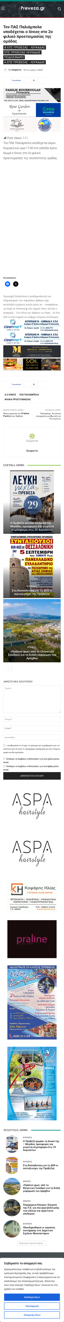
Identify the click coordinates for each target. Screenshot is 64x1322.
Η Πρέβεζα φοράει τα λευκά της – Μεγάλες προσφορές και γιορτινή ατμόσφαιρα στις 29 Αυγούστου (32, 526)
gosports (16, 70)
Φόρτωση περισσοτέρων (31, 1243)
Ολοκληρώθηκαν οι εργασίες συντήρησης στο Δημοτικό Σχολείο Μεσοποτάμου (39, 1230)
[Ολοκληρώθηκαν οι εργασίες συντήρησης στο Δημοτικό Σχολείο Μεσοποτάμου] (12, 1229)
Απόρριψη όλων (32, 1315)
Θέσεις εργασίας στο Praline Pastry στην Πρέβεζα (16, 414)
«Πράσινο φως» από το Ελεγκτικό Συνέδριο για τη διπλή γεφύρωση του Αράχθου (32, 655)
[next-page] (11, 669)
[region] (32, 1290)
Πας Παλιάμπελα (29, 394)
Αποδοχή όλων (32, 1297)
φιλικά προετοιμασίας (18, 399)
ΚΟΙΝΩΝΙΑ (32, 519)
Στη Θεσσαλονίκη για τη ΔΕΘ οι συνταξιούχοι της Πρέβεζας (32, 592)
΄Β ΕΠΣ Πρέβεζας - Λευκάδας (24, 47)
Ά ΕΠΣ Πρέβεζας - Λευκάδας (24, 62)
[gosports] (6, 70)
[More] (41, 80)
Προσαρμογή (32, 1306)
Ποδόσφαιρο (14, 57)
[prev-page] (5, 669)
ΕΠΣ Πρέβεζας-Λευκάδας (22, 52)
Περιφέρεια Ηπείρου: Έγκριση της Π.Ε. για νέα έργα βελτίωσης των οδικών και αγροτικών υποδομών (41, 1209)
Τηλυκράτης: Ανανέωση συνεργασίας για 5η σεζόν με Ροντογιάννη (48, 416)
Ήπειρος (31, 647)
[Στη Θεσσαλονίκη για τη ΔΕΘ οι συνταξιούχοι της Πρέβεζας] (32, 566)
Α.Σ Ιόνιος (10, 394)
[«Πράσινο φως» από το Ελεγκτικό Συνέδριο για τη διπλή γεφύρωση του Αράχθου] (32, 630)
